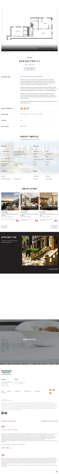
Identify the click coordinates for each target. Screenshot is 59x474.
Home (2, 391)
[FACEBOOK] (50, 390)
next (5, 226)
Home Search (18, 391)
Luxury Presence (11, 421)
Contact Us (4, 392)
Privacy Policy (54, 421)
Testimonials (38, 391)
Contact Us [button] (29, 344)
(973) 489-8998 (4, 383)
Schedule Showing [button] (29, 68)
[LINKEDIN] (50, 393)
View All (54, 226)
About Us (9, 391)
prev (2, 226)
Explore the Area (53, 269)
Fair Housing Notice (4, 399)
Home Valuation (27, 391)
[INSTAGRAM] (53, 390)
